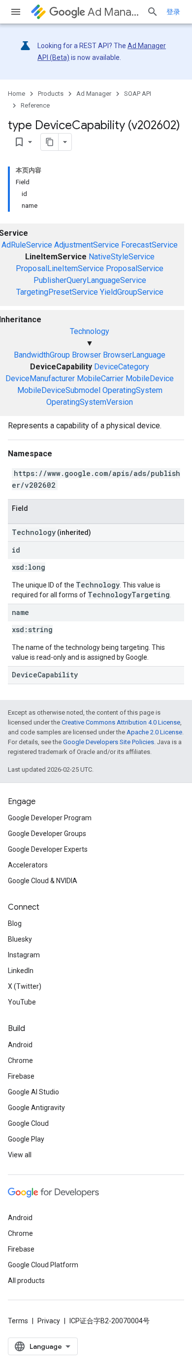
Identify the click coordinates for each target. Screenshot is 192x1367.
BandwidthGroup (42, 355)
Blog (15, 923)
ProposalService (134, 268)
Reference (35, 105)
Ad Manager (113, 12)
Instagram (24, 955)
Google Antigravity (36, 1108)
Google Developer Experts (48, 849)
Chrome (20, 1060)
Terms (18, 1321)
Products (51, 93)
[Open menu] (16, 12)
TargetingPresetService (57, 292)
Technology (89, 331)
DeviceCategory (121, 366)
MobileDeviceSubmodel (58, 390)
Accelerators (28, 865)
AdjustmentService (86, 245)
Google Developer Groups (47, 833)
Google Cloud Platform (43, 1265)
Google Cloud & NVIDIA (42, 881)
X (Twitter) (24, 986)
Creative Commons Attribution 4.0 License (121, 722)
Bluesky (20, 939)
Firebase (21, 1076)
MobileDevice (150, 378)
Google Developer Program (50, 818)
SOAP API (137, 93)
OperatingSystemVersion (89, 402)
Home (16, 93)
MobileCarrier (100, 378)
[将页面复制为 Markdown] (50, 142)
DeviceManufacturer (40, 378)
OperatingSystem (132, 390)
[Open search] (153, 12)
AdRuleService (26, 245)
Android (20, 1045)
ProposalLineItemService (60, 268)
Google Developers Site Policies (108, 742)
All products (26, 1280)
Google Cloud (28, 1123)
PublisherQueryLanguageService (89, 280)
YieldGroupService (131, 292)
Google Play (26, 1139)
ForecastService (149, 245)
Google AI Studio (33, 1092)
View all (20, 1155)
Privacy (48, 1321)
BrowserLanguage (134, 355)
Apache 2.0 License (154, 732)
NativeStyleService (122, 256)
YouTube (22, 1002)
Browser (86, 355)
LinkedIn (20, 971)
